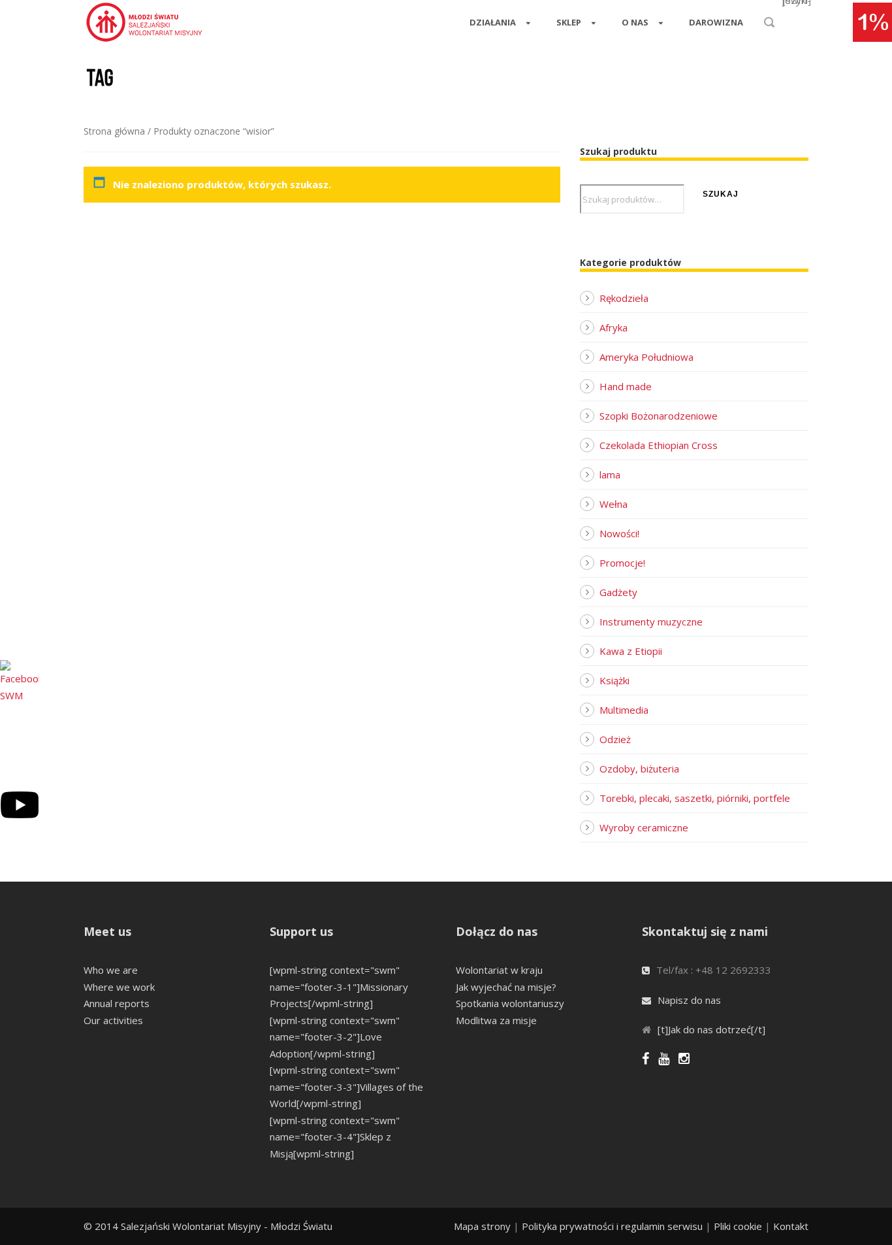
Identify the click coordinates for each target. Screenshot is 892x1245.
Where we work (119, 986)
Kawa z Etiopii (630, 650)
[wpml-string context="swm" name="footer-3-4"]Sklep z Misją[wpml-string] (335, 1137)
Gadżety (618, 592)
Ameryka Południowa (646, 356)
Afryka (613, 327)
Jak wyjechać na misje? (506, 986)
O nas (635, 22)
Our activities (113, 1020)
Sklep (568, 22)
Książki (614, 680)
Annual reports (117, 1003)
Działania (493, 22)
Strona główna (114, 131)
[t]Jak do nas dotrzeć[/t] (711, 1029)
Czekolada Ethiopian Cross (658, 445)
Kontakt (790, 1226)
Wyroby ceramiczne (643, 827)
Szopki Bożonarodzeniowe (658, 415)
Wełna (613, 503)
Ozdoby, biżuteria (639, 768)
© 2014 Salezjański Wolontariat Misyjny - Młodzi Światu (208, 1226)
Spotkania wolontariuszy (510, 1003)
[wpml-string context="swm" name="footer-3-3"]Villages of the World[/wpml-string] (346, 1086)
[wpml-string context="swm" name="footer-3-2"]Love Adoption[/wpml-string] (335, 1037)
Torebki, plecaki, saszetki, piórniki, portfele (694, 798)
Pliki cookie (738, 1226)
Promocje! (622, 562)
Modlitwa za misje (496, 1020)
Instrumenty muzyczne (651, 621)
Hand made (625, 386)
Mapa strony (482, 1226)
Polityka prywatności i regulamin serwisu (612, 1226)
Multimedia (623, 709)
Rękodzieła (623, 298)
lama (609, 474)
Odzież (615, 739)
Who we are (111, 969)
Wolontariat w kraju (499, 969)
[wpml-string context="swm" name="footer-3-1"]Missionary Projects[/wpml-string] (339, 986)
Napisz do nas (689, 999)
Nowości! (619, 533)
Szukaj (721, 194)
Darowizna (716, 22)
